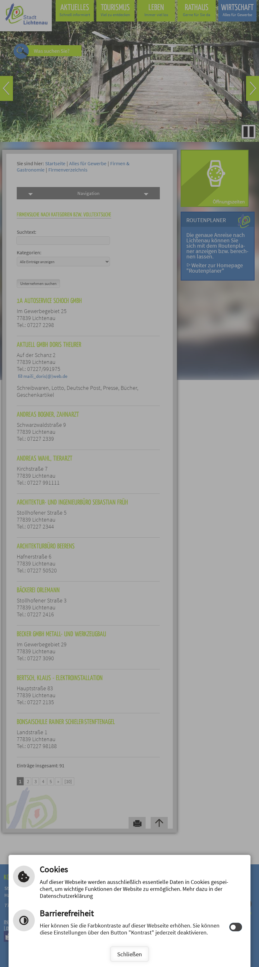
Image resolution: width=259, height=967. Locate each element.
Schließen (129, 954)
